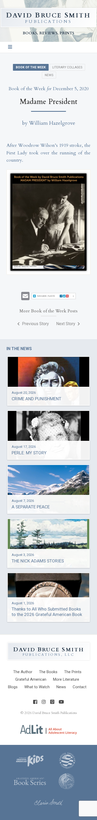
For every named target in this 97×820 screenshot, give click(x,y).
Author (22, 672)
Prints (72, 672)
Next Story (66, 323)
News (49, 75)
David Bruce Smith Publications (54, 713)
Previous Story (35, 323)
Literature (66, 679)
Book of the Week (31, 67)
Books (48, 672)
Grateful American (30, 679)
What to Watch (37, 687)
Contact (79, 687)
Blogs (13, 687)
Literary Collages (67, 67)
